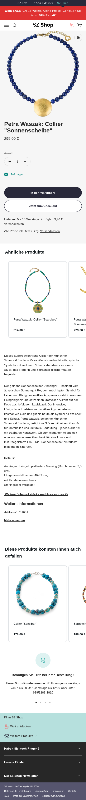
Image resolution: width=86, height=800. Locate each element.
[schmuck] (4, 489)
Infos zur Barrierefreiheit (25, 796)
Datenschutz (41, 791)
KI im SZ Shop (13, 717)
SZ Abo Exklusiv (42, 3)
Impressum (58, 791)
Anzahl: (9, 153)
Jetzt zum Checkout (43, 206)
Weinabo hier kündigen (53, 796)
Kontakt (72, 791)
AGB (6, 796)
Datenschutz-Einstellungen (17, 791)
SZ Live (23, 3)
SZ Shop (62, 3)
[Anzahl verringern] (9, 161)
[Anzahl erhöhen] (25, 161)
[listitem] (37, 299)
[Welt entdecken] (6, 726)
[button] (4, 299)
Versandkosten (50, 231)
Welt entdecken (20, 726)
